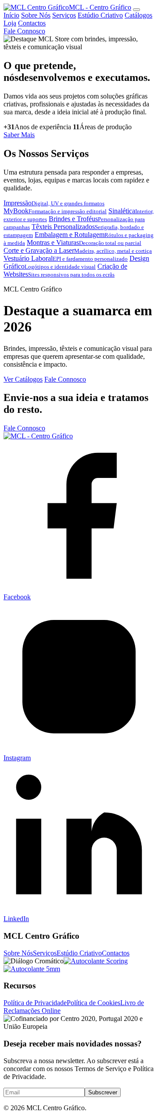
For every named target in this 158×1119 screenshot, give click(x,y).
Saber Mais (19, 135)
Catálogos (138, 15)
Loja (10, 23)
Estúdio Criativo (100, 15)
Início (11, 15)
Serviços (64, 15)
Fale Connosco (24, 31)
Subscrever (102, 1092)
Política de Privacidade (35, 1002)
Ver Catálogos (23, 379)
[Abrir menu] (136, 9)
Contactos (32, 23)
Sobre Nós (35, 15)
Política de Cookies (93, 1002)
